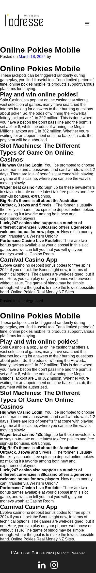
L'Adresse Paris (26, 552)
